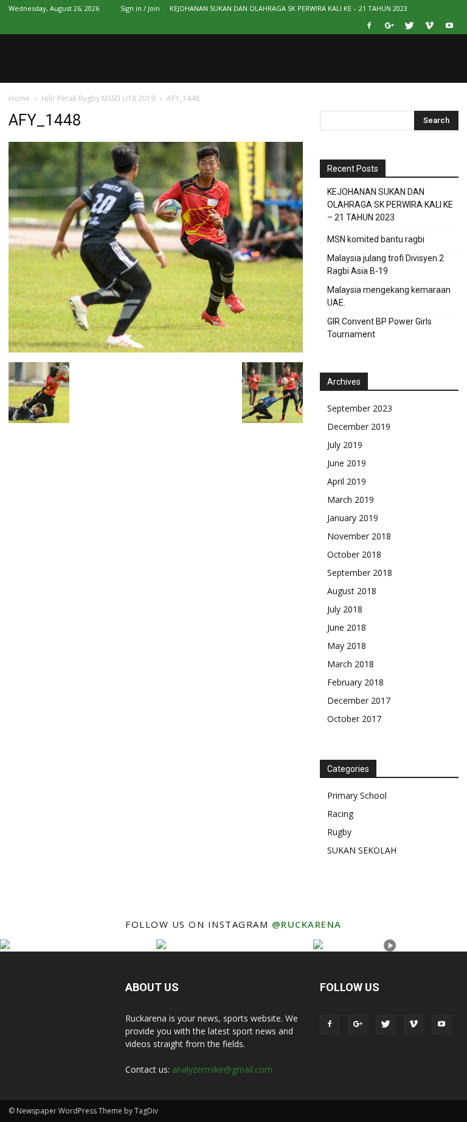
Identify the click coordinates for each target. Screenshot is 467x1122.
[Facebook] (369, 25)
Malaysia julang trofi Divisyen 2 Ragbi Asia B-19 (385, 264)
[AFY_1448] (156, 349)
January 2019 (352, 518)
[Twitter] (409, 25)
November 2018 (359, 536)
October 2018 (354, 554)
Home (19, 98)
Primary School (357, 795)
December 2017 (358, 700)
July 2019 (344, 445)
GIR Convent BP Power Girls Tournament (379, 328)
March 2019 (350, 499)
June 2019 (346, 463)
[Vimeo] (429, 25)
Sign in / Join (140, 8)
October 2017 (354, 718)
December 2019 (358, 426)
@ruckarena (307, 924)
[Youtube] (449, 25)
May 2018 (346, 645)
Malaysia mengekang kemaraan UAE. (389, 296)
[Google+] (389, 25)
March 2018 (350, 664)
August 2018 (351, 591)
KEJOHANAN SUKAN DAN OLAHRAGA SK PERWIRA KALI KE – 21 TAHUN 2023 (288, 8)
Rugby (339, 832)
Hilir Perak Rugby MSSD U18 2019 (98, 98)
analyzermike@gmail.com (222, 1069)
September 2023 (359, 408)
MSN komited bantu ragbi (375, 239)
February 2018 (355, 682)
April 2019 (346, 481)
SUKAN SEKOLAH (361, 850)
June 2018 (346, 627)
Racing (340, 813)
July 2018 (344, 609)
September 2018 (359, 572)
